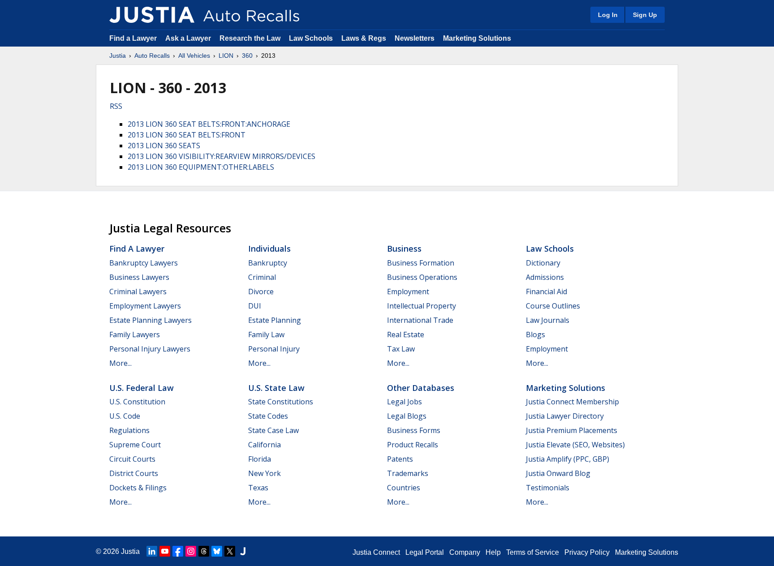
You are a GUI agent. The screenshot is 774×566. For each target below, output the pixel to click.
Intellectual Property (421, 306)
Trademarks (407, 473)
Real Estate (405, 334)
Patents (400, 459)
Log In (608, 14)
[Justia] (151, 15)
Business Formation (420, 263)
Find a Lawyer (133, 38)
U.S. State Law (276, 387)
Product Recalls (412, 445)
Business (404, 248)
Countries (403, 488)
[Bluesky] (216, 551)
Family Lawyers (134, 334)
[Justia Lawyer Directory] (242, 551)
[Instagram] (190, 551)
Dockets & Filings (138, 488)
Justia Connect (376, 552)
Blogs (535, 334)
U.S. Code (124, 416)
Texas (258, 488)
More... (120, 363)
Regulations (129, 430)
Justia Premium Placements (571, 430)
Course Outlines (553, 306)
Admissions (545, 277)
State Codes (268, 416)
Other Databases (420, 387)
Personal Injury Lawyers (149, 349)
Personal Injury (274, 349)
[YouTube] (164, 551)
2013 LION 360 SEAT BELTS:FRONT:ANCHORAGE (209, 124)
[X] (229, 551)
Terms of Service (532, 552)
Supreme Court (135, 445)
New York (264, 473)
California (264, 445)
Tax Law (401, 349)
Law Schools (311, 38)
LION (226, 55)
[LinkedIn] (151, 551)
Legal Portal (424, 552)
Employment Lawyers (145, 306)
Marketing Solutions (477, 38)
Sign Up (645, 14)
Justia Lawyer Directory (565, 416)
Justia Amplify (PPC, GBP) (567, 459)
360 (247, 55)
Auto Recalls (152, 55)
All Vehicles (194, 55)
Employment (408, 291)
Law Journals (547, 320)
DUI (254, 306)
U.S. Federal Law (141, 387)
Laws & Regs (363, 38)
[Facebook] (177, 551)
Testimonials (547, 488)
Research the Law (249, 38)
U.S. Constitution (137, 402)
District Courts (133, 473)
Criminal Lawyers (138, 291)
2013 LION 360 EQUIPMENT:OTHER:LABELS (201, 167)
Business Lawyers (139, 277)
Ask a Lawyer (189, 38)
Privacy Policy (587, 552)
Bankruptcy (267, 263)
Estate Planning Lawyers (150, 320)
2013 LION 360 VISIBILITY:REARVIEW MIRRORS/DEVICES (221, 156)
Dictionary (543, 263)
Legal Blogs (406, 416)
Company (464, 552)
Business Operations (422, 277)
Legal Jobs (404, 402)
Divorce (261, 291)
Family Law (266, 334)
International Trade (420, 320)
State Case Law (273, 430)
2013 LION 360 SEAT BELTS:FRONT (186, 135)
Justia (117, 55)
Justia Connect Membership (572, 402)
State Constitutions (280, 402)
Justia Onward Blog (558, 473)
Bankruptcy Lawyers (143, 263)
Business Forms (413, 430)
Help (493, 552)
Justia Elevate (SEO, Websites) (575, 445)
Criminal (262, 277)
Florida (259, 459)
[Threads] (203, 551)
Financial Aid (546, 291)
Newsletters (414, 38)
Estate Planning (274, 320)
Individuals (269, 248)
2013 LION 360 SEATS (164, 145)
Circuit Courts (132, 459)
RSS (116, 106)
